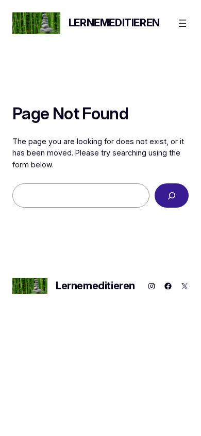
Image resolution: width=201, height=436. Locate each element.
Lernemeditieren (114, 23)
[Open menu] (182, 23)
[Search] (172, 195)
